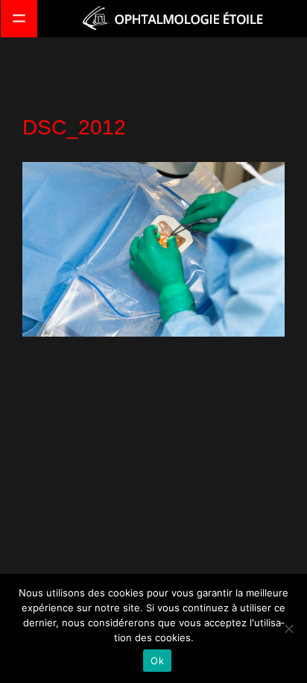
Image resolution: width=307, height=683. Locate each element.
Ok (157, 661)
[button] (18, 18)
